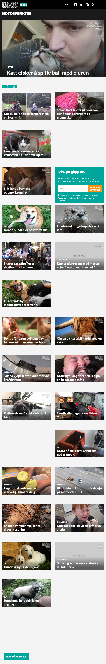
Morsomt (8, 110)
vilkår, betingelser (77, 195)
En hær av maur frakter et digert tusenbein (22, 527)
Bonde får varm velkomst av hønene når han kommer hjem (25, 340)
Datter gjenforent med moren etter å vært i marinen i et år (78, 265)
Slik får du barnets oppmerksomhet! (17, 190)
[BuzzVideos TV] (14, 5)
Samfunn (8, 372)
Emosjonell (62, 260)
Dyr (9, 67)
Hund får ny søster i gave (21, 567)
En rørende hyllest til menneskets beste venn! (21, 303)
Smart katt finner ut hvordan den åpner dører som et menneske (77, 113)
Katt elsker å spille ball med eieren (47, 72)
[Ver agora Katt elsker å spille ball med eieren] (53, 48)
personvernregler (92, 195)
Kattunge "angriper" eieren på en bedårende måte (78, 377)
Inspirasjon (62, 559)
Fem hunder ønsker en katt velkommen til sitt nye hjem (23, 153)
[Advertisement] (74, 146)
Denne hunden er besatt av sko (26, 230)
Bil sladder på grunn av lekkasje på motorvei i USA (79, 490)
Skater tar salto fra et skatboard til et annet (19, 265)
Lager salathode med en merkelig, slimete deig (20, 490)
